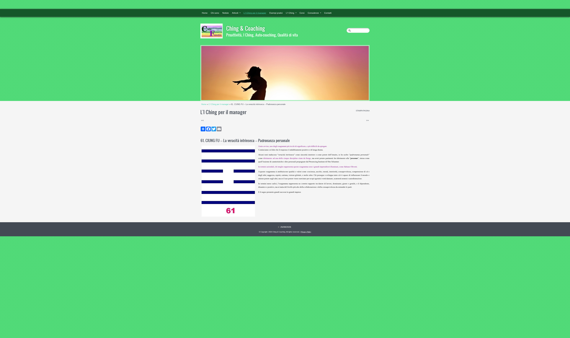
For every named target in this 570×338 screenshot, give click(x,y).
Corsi (302, 13)
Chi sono (215, 13)
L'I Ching (290, 13)
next (360, 73)
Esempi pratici (276, 13)
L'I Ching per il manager (255, 13)
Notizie (225, 13)
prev (209, 73)
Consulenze (313, 13)
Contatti (327, 13)
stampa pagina (363, 111)
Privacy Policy (306, 232)
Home (205, 13)
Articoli (235, 13)
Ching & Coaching (245, 28)
